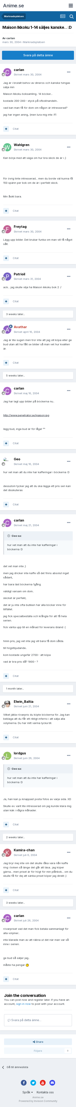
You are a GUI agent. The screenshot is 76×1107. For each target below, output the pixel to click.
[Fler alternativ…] (69, 72)
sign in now (23, 1003)
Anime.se (13, 6)
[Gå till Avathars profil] (7, 329)
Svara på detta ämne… (26, 1020)
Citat (16, 128)
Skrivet (28, 74)
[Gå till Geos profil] (7, 462)
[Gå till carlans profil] (7, 72)
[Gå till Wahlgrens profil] (7, 147)
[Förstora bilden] (27, 964)
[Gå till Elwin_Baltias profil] (7, 704)
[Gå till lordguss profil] (7, 756)
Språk (26, 1092)
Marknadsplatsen (34, 42)
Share (39, 1041)
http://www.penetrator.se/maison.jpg (26, 415)
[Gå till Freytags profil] (7, 229)
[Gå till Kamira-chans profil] (7, 853)
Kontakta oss (45, 1092)
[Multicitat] (6, 129)
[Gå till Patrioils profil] (7, 276)
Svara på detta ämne (38, 55)
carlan (10, 38)
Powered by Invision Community (38, 1101)
